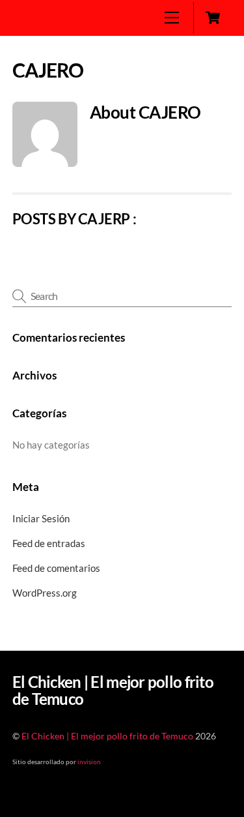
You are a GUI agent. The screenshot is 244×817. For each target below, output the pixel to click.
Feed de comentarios (56, 568)
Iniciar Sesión (41, 518)
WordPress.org (44, 593)
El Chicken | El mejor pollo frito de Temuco (107, 736)
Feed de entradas (48, 543)
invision (89, 761)
